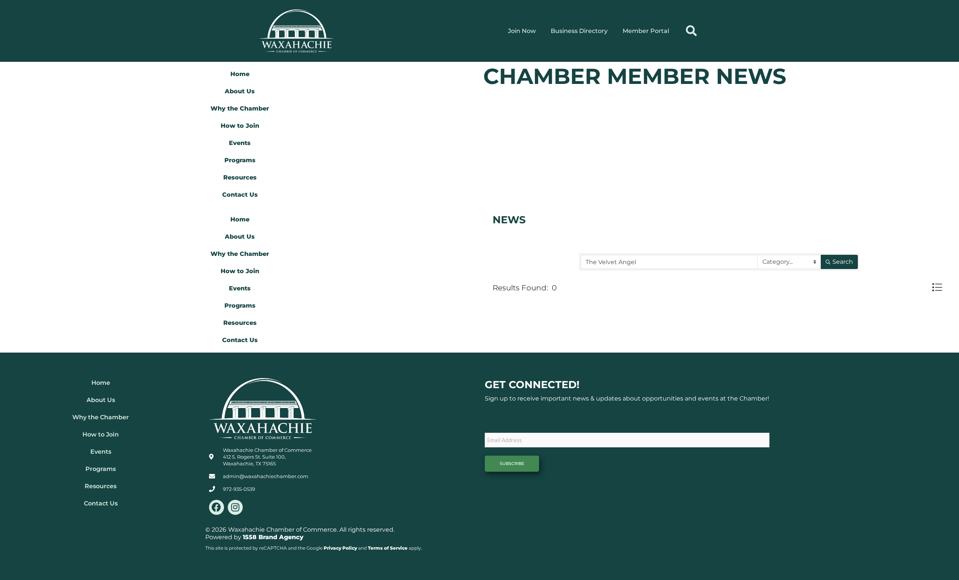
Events (240, 142)
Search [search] (842, 261)
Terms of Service (388, 548)
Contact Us (240, 194)
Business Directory (579, 30)
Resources (240, 177)
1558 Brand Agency (273, 537)
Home (239, 74)
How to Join (240, 125)
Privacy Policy (340, 548)
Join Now (522, 30)
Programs (239, 160)
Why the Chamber (240, 108)
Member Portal (646, 30)
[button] (691, 31)
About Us (240, 91)
